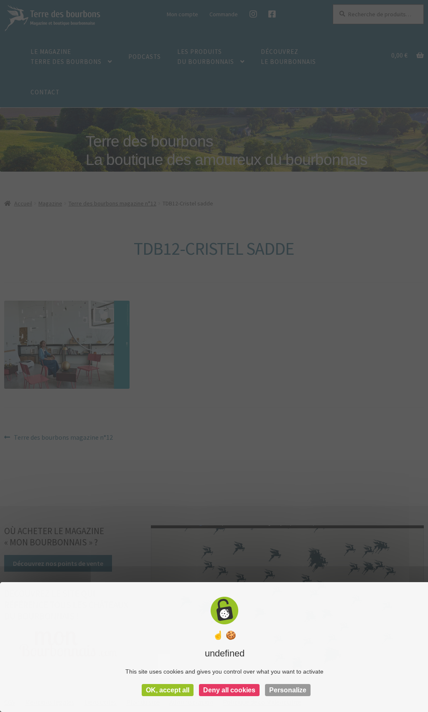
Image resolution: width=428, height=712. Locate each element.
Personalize (287, 690)
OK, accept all (167, 690)
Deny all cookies (229, 690)
